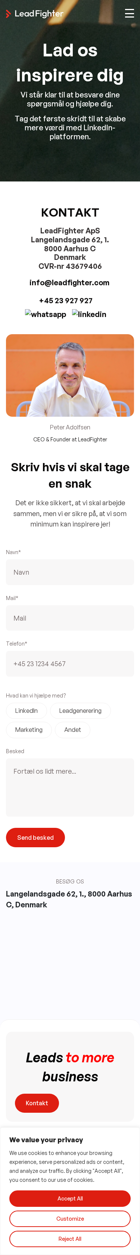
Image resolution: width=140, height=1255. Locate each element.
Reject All (70, 1239)
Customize (70, 1218)
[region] (70, 1191)
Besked (15, 751)
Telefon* (16, 643)
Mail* (12, 598)
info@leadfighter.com (70, 282)
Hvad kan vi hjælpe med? (36, 695)
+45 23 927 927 (66, 300)
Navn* (13, 552)
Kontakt (37, 1103)
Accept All (70, 1198)
